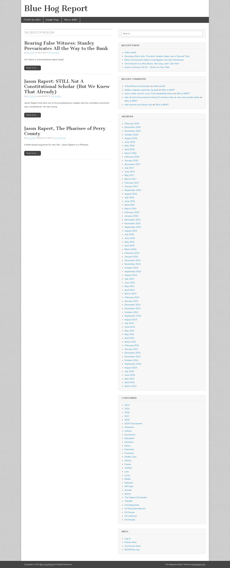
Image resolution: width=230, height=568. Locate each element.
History (128, 460)
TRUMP (128, 501)
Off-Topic (129, 486)
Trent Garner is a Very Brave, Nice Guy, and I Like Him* (152, 63)
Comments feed (132, 546)
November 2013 (133, 308)
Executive (129, 449)
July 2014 (129, 279)
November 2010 (133, 356)
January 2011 (131, 349)
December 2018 (133, 127)
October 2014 (131, 267)
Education (129, 438)
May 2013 (129, 330)
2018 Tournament (133, 423)
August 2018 (131, 138)
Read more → (32, 68)
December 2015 (133, 219)
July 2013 (129, 323)
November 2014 (133, 264)
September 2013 (133, 316)
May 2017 (129, 175)
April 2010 (130, 382)
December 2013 (133, 304)
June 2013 (130, 327)
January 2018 (131, 160)
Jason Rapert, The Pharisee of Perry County (65, 131)
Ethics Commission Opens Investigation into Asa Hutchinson (154, 60)
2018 (127, 419)
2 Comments (56, 96)
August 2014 (131, 275)
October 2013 (131, 312)
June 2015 (130, 238)
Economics (130, 434)
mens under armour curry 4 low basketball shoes (149, 93)
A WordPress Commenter (137, 86)
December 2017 (133, 164)
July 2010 (129, 371)
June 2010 (130, 375)
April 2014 (130, 290)
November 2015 (133, 223)
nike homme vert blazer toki (138, 104)
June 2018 (130, 142)
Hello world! (130, 52)
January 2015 (131, 256)
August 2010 (131, 367)
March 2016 (130, 208)
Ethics (127, 445)
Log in (128, 538)
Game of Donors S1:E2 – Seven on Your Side (147, 67)
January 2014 (131, 301)
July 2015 (129, 234)
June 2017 (130, 171)
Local (127, 475)
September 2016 (133, 190)
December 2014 (133, 260)
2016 (127, 412)
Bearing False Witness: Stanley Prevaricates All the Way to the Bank (66, 45)
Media (128, 479)
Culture (128, 431)
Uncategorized (132, 505)
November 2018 (133, 131)
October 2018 (131, 134)
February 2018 (132, 156)
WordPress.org (132, 549)
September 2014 (133, 271)
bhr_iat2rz (31, 52)
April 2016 (130, 205)
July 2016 (129, 197)
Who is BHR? (71, 19)
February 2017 (132, 182)
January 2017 (131, 186)
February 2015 (132, 253)
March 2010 (130, 386)
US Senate (130, 519)
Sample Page (52, 19)
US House (130, 512)
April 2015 (130, 245)
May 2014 (129, 286)
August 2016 (131, 194)
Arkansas (129, 427)
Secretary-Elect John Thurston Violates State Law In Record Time (157, 56)
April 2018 (130, 149)
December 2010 (133, 352)
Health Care (130, 456)
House (128, 464)
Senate (128, 490)
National (129, 482)
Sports (128, 494)
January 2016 (131, 216)
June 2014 (130, 282)
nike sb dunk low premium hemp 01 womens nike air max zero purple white (162, 97)
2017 (127, 416)
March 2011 (130, 342)
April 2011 (129, 338)
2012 (127, 405)
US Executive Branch (135, 508)
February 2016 (132, 212)
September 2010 (133, 364)
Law (127, 471)
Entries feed (130, 542)
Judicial (128, 468)
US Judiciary (131, 516)
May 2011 (129, 334)
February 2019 (132, 123)
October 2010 (131, 360)
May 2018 (129, 145)
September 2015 (133, 227)
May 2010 (129, 378)
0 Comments (54, 52)
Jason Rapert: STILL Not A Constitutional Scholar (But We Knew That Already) (67, 86)
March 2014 (130, 293)
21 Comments (60, 138)
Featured (129, 453)
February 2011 (132, 345)
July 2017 (129, 168)
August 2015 (131, 231)
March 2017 (130, 179)
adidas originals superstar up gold (141, 90)
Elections (129, 442)
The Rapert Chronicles (136, 497)
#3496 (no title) (32, 19)
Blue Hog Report (56, 8)
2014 (127, 408)
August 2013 (131, 319)
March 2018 (130, 153)
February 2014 (132, 297)
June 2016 (130, 201)
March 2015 (130, 249)
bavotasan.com (198, 564)
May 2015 (129, 242)
